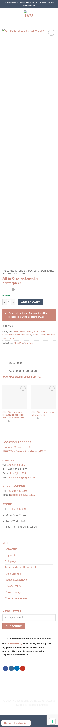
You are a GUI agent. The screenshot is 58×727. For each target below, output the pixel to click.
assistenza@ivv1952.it (23, 494)
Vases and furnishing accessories (29, 331)
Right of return (13, 573)
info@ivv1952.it (19, 473)
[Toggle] (5, 363)
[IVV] (29, 15)
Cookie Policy (13, 592)
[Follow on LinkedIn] (17, 668)
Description (16, 362)
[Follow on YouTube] (22, 668)
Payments (10, 555)
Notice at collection (16, 723)
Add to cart (30, 302)
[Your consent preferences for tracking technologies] (52, 721)
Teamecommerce (38, 705)
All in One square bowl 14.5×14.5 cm (42, 413)
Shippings (10, 561)
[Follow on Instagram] (11, 668)
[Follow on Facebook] (5, 668)
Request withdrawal (16, 579)
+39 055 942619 (16, 509)
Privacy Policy (13, 586)
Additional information (23, 370)
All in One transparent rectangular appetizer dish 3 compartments (13, 415)
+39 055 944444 (16, 465)
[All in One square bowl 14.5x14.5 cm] (43, 397)
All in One (18, 343)
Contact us (11, 549)
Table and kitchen (13, 271)
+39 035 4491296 (17, 491)
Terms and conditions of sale (21, 567)
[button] (4, 15)
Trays (21, 273)
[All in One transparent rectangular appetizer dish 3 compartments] (14, 397)
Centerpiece (8, 334)
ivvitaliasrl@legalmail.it (22, 477)
